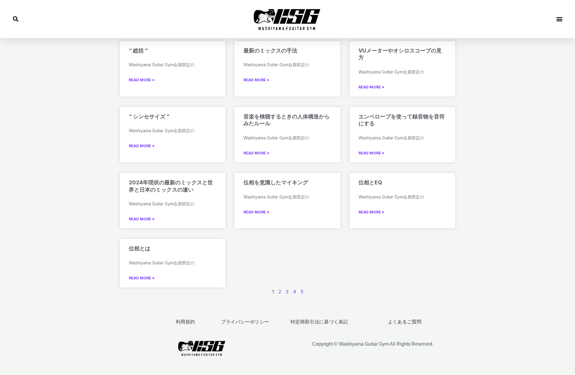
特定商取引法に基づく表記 (319, 322)
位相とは (139, 248)
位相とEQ (370, 182)
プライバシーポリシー (245, 322)
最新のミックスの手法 (270, 50)
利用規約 (185, 322)
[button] (15, 19)
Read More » (142, 80)
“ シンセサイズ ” (149, 116)
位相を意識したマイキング (275, 182)
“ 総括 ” (138, 50)
